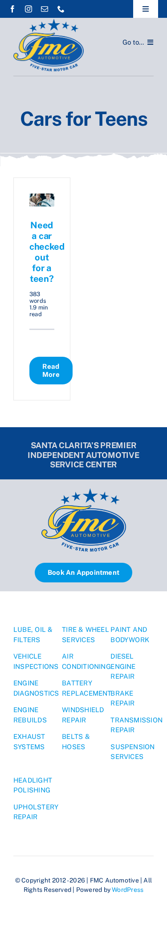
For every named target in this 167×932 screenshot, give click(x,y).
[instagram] (28, 8)
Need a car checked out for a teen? (47, 252)
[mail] (44, 8)
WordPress (127, 889)
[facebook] (12, 8)
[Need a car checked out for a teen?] (41, 198)
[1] (48, 22)
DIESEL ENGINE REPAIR (122, 666)
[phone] (61, 8)
